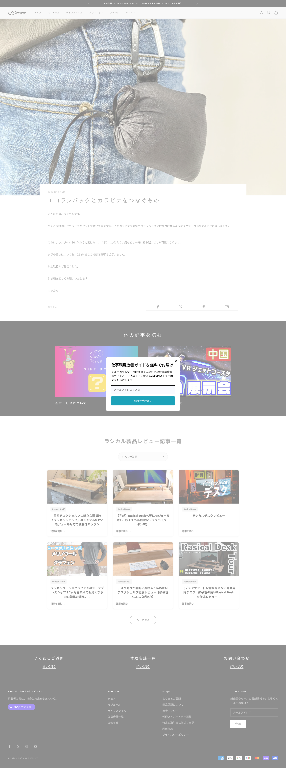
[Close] (176, 361)
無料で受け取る (143, 400)
